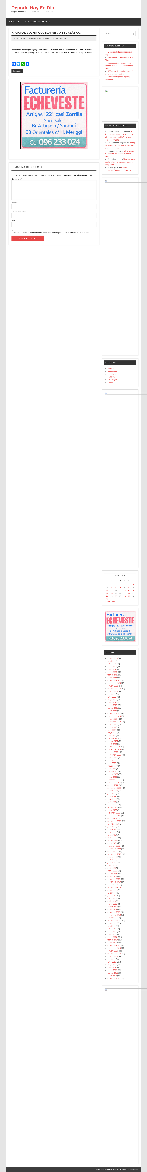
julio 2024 (111, 727)
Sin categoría (112, 380)
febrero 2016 (112, 973)
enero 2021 (112, 843)
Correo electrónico (19, 212)
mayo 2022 (112, 799)
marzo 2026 (112, 672)
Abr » (113, 602)
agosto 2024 (112, 725)
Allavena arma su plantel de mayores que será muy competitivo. (120, 162)
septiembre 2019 (114, 887)
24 (107, 596)
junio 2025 (111, 697)
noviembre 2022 (114, 782)
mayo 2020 (112, 865)
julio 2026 (111, 661)
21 (125, 593)
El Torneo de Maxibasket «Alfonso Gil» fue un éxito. (119, 153)
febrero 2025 (112, 708)
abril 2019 (111, 901)
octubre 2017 (112, 918)
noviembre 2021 (114, 816)
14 (125, 590)
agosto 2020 (112, 857)
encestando (112, 374)
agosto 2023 (112, 758)
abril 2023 (111, 769)
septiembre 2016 (114, 954)
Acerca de (14, 22)
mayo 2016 (112, 965)
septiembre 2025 (114, 689)
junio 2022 (111, 796)
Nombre (14, 203)
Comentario (16, 179)
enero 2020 (112, 876)
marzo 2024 (112, 738)
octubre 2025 (112, 686)
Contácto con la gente (37, 22)
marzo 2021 (112, 838)
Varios (110, 382)
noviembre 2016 (114, 948)
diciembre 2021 (113, 813)
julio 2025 (111, 694)
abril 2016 (111, 967)
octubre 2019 (112, 885)
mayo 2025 (112, 700)
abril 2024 (111, 736)
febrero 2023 (112, 774)
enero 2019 (112, 909)
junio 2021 (111, 829)
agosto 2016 (112, 956)
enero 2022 (112, 810)
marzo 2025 (112, 705)
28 (125, 596)
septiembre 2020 (114, 854)
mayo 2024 (112, 733)
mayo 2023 (112, 766)
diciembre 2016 (113, 945)
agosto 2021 (112, 824)
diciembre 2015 (113, 978)
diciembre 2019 (113, 879)
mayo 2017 (112, 932)
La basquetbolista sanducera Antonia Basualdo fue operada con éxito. (119, 65)
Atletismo (111, 369)
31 (107, 599)
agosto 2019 (112, 890)
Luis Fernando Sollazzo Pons (38, 38)
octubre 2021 (112, 818)
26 (116, 596)
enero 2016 (112, 976)
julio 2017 (111, 926)
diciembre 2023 (113, 747)
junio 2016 (111, 962)
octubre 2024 (112, 719)
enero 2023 (112, 777)
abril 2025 (111, 702)
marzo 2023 (112, 771)
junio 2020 (111, 863)
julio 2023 (111, 760)
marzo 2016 (112, 970)
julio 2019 (111, 893)
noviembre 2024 (114, 716)
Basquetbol (17, 71)
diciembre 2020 (113, 846)
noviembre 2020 (114, 849)
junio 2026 (111, 664)
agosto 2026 (112, 658)
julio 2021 (111, 827)
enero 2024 (112, 744)
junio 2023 (111, 763)
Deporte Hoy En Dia (32, 7)
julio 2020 (111, 860)
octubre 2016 (112, 951)
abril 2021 (111, 835)
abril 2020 (111, 868)
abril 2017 (111, 934)
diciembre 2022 (113, 780)
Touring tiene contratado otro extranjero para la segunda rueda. (120, 145)
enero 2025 (112, 711)
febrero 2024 (112, 741)
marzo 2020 (112, 871)
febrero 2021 (112, 840)
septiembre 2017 (114, 920)
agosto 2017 (112, 923)
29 (129, 596)
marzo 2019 (112, 904)
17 (107, 593)
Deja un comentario (59, 38)
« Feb (107, 602)
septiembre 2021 (114, 821)
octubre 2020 (112, 851)
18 (111, 593)
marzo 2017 (112, 937)
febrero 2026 (112, 675)
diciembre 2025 (113, 680)
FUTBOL (111, 377)
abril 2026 (111, 669)
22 (129, 593)
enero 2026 (112, 678)
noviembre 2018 (114, 915)
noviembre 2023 (114, 749)
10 (107, 590)
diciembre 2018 (113, 912)
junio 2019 (111, 896)
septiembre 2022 (114, 788)
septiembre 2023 (114, 755)
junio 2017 (111, 929)
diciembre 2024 (113, 713)
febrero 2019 (112, 907)
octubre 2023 (112, 752)
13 (120, 590)
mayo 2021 (112, 832)
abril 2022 (111, 802)
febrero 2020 (112, 874)
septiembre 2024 (114, 722)
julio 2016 (111, 959)
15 (129, 590)
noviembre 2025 (114, 683)
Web (13, 221)
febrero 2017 (112, 940)
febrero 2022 (112, 807)
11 (111, 590)
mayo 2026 (112, 667)
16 (133, 590)
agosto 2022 (112, 791)
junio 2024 (111, 730)
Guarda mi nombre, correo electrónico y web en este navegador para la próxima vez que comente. (51, 233)
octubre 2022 (112, 785)
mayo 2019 (112, 898)
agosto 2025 (112, 691)
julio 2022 (111, 794)
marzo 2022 (112, 805)
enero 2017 (112, 943)
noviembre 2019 (114, 882)
